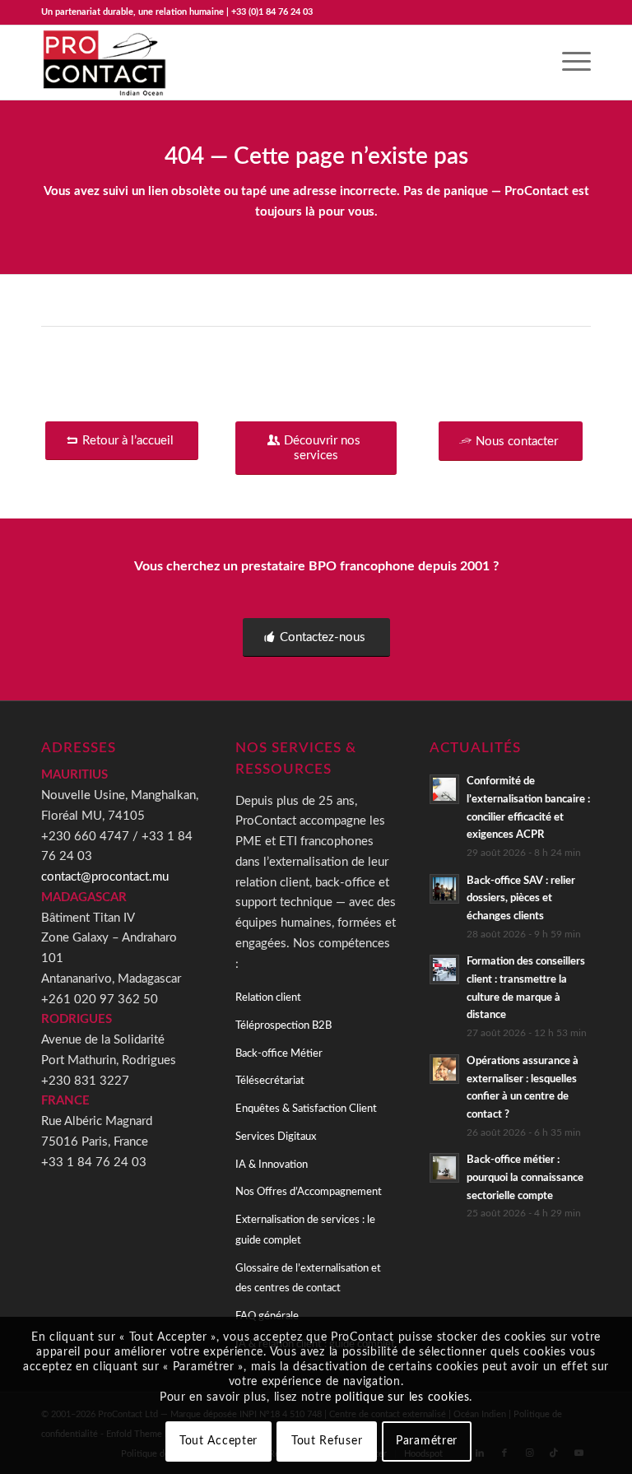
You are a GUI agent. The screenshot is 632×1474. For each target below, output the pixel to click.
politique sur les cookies (402, 1397)
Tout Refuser (326, 1441)
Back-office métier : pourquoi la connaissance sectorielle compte (525, 1177)
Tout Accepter (218, 1441)
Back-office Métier (279, 1054)
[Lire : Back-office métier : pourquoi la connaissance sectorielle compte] (444, 1168)
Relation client (268, 998)
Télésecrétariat (269, 1081)
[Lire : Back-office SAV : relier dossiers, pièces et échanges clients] (444, 889)
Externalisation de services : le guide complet (305, 1230)
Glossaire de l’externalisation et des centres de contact (308, 1279)
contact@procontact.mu (105, 877)
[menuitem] (568, 63)
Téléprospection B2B (283, 1026)
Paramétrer (427, 1441)
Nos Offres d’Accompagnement (308, 1192)
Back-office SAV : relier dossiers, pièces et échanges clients (521, 898)
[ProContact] (105, 63)
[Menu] (568, 63)
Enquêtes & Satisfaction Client (306, 1109)
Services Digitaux (275, 1137)
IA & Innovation (271, 1165)
